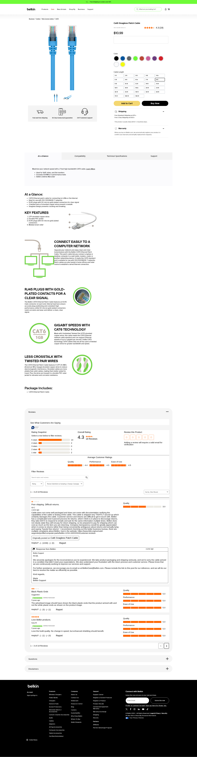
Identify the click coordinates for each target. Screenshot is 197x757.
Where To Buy (75, 719)
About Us (74, 694)
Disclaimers (33, 669)
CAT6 (57, 19)
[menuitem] (53, 10)
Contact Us (75, 698)
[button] (165, 9)
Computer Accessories (57, 730)
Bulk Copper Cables (48, 19)
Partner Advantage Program (102, 728)
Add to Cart (127, 103)
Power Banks (53, 698)
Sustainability (75, 713)
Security (164, 713)
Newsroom (74, 701)
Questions (32, 659)
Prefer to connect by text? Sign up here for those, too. (146, 705)
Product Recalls (98, 704)
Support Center (98, 694)
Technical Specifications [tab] (117, 156)
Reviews (32, 412)
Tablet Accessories (55, 733)
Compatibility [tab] (80, 156)
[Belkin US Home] (31, 9)
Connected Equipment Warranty (100, 708)
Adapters (52, 724)
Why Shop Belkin (76, 716)
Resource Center (77, 704)
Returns (95, 718)
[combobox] (148, 9)
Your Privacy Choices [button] (136, 718)
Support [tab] (154, 156)
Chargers (52, 701)
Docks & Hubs (54, 704)
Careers (73, 710)
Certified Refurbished (56, 736)
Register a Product (99, 701)
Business (31, 19)
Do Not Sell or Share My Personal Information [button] (141, 715)
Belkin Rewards (76, 722)
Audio (51, 718)
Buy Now (155, 103)
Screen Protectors (55, 707)
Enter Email (130, 700)
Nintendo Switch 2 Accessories (55, 711)
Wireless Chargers (55, 694)
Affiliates (96, 725)
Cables (38, 19)
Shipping (96, 715)
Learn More (90, 169)
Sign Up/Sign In (32, 695)
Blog (72, 707)
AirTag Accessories (55, 727)
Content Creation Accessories (59, 715)
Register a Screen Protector (102, 698)
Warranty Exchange (99, 712)
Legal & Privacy (155, 713)
